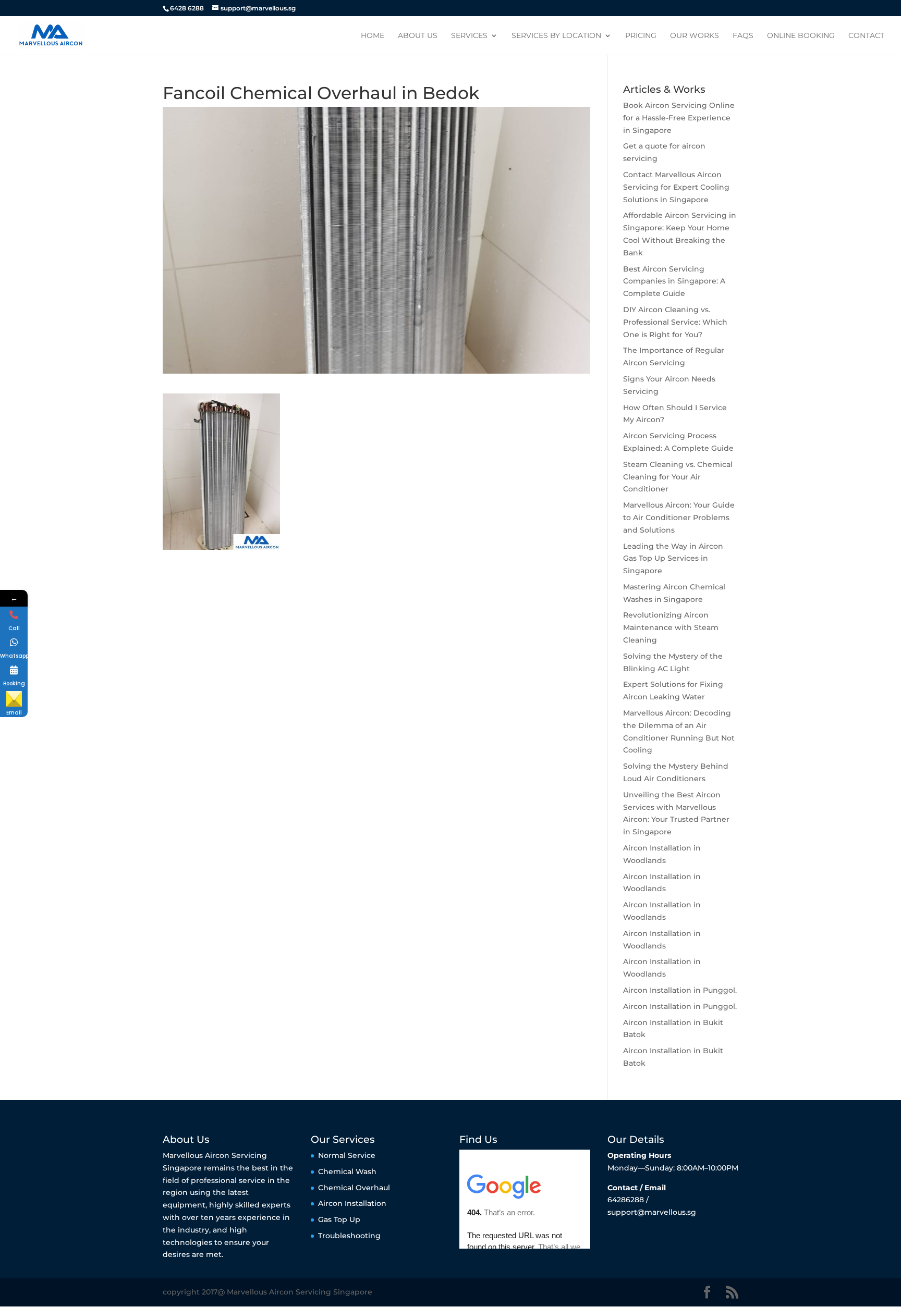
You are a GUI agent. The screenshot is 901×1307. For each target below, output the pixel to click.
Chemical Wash (347, 1171)
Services (469, 36)
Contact (866, 36)
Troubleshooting (349, 1235)
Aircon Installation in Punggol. (680, 990)
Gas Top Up (339, 1219)
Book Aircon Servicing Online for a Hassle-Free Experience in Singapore (679, 118)
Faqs (743, 36)
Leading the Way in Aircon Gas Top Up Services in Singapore (673, 558)
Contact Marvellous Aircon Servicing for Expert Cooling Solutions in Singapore (676, 187)
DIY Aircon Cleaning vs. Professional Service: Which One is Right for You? (675, 322)
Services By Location (556, 36)
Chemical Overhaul (354, 1187)
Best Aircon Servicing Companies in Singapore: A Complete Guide (674, 281)
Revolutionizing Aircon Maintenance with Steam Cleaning (671, 627)
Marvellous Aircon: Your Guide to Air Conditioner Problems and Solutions (679, 517)
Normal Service (346, 1155)
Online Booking (801, 36)
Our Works (694, 36)
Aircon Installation (352, 1203)
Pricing (640, 36)
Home (372, 36)
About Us (417, 36)
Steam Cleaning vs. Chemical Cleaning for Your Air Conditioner (678, 477)
